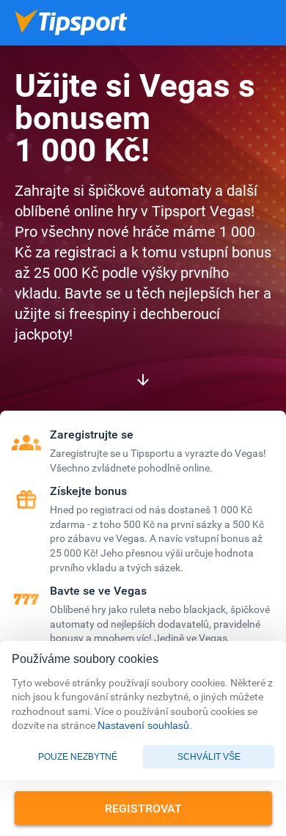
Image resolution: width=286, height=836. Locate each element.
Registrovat (143, 808)
